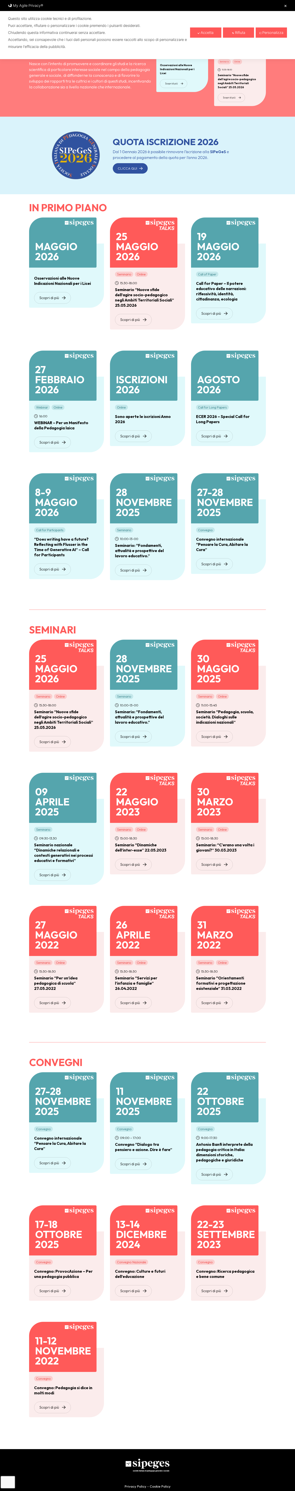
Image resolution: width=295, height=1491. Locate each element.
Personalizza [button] (272, 32)
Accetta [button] (207, 32)
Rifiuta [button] (240, 32)
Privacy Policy (135, 1486)
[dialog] (147, 29)
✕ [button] (285, 6)
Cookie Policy (160, 1486)
